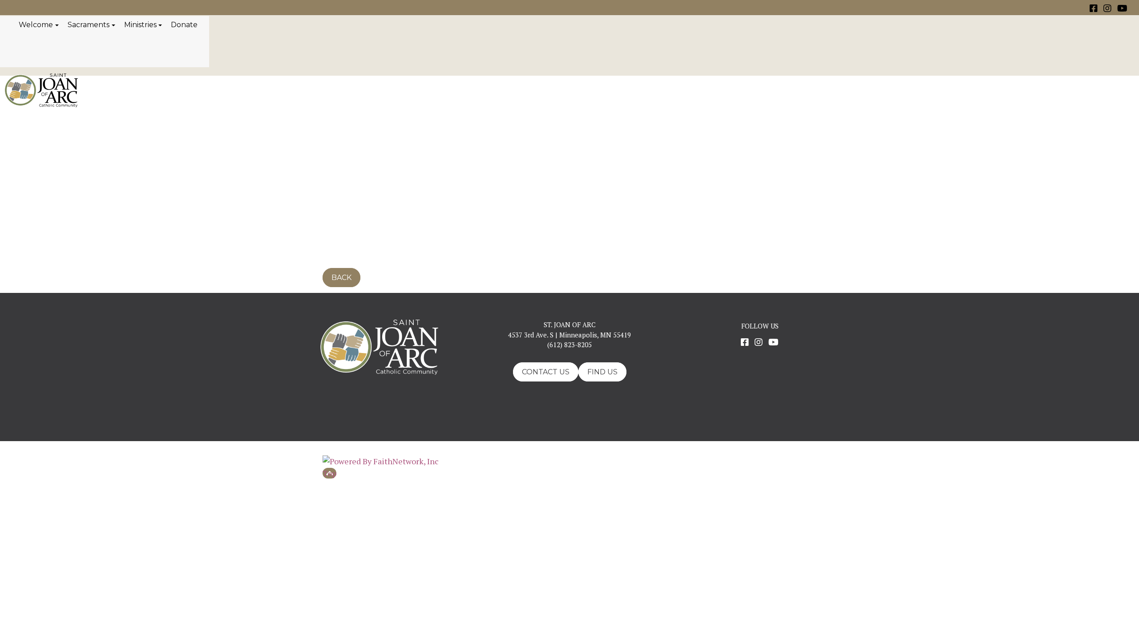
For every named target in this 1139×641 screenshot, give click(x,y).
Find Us (602, 372)
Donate (184, 24)
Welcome (36, 24)
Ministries (140, 24)
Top (329, 473)
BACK (341, 277)
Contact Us (546, 372)
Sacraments (88, 24)
